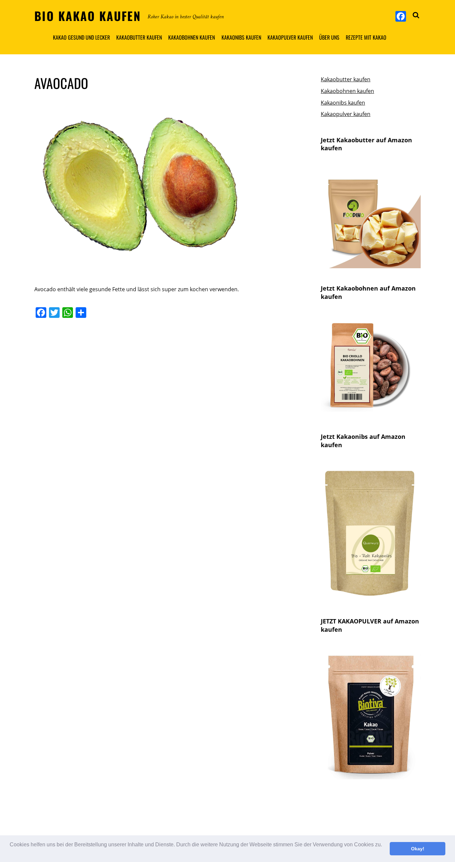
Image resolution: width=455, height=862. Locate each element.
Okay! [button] (417, 848)
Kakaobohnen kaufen (191, 37)
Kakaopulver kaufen (290, 37)
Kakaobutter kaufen (139, 37)
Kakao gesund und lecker (81, 37)
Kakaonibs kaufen (241, 37)
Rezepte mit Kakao (366, 37)
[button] (11, 853)
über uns (329, 37)
